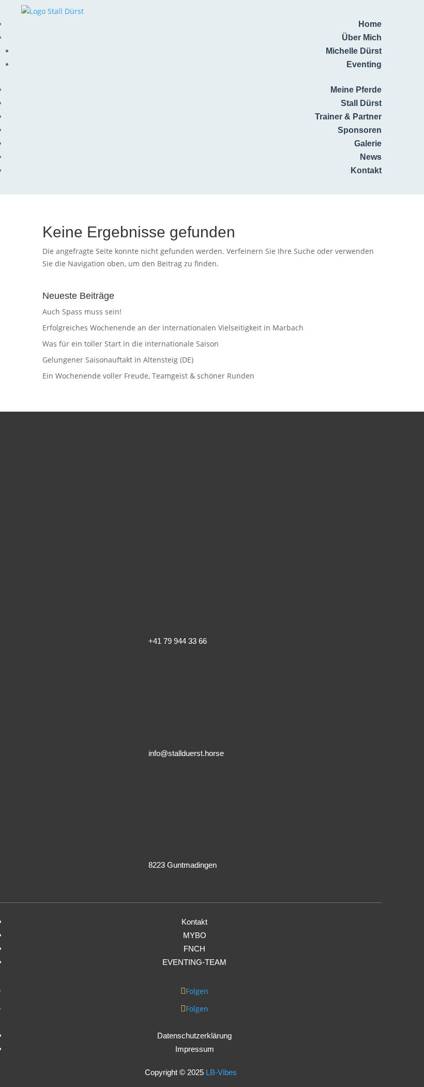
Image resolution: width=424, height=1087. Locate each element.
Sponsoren (360, 130)
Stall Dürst (361, 103)
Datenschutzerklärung (194, 1035)
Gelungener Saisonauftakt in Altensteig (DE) (117, 360)
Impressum (194, 1049)
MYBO (194, 935)
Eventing (364, 64)
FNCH (194, 948)
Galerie (368, 143)
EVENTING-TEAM (194, 962)
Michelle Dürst (354, 51)
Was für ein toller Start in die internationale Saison (130, 344)
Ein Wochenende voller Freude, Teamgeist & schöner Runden (148, 376)
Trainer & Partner (348, 116)
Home (370, 24)
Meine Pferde (356, 89)
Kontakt (366, 170)
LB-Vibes (221, 1072)
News (371, 157)
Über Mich (362, 37)
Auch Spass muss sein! (82, 311)
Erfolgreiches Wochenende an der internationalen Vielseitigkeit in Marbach (173, 328)
